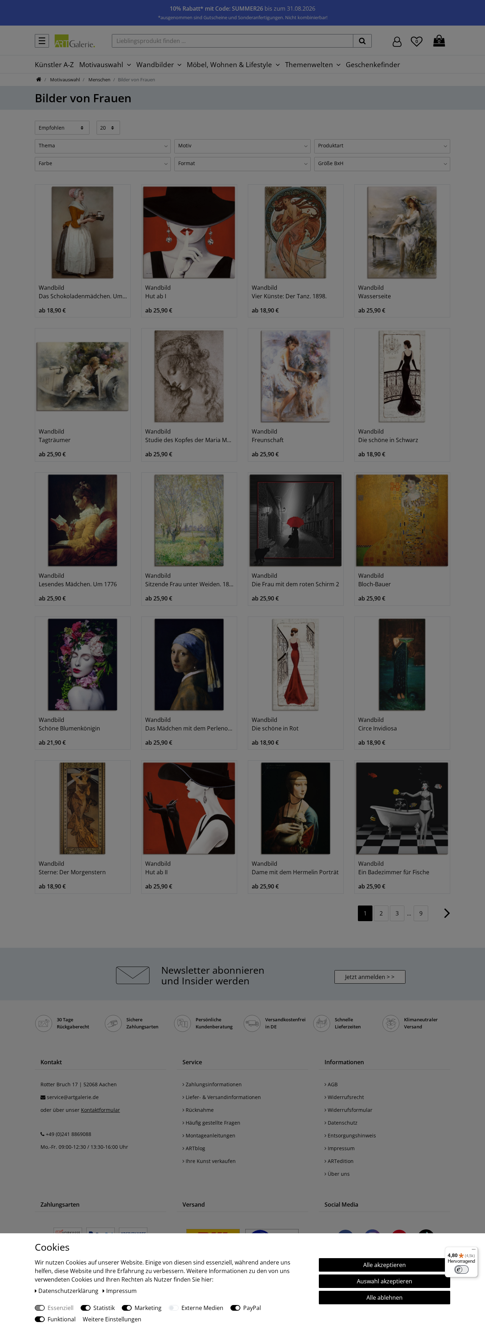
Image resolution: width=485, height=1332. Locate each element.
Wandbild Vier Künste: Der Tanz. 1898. (289, 292)
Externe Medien (202, 1308)
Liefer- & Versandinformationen (222, 1097)
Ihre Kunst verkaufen (210, 1161)
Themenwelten (309, 64)
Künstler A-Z (54, 64)
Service (192, 1062)
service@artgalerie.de (73, 1097)
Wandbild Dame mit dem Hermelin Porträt (295, 868)
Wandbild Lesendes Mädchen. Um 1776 (78, 580)
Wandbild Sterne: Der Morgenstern (72, 868)
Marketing (148, 1308)
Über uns (338, 1173)
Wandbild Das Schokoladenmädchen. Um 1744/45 (83, 292)
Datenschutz (342, 1122)
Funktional (62, 1319)
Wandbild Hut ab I (158, 292)
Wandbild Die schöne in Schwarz (388, 436)
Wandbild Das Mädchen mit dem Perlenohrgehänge (189, 724)
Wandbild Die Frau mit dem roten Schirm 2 (295, 580)
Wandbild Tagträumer (55, 436)
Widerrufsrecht (345, 1097)
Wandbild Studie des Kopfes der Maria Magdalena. (189, 436)
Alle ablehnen (384, 1297)
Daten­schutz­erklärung (69, 1291)
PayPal (252, 1308)
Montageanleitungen (209, 1135)
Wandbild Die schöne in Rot (275, 724)
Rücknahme (199, 1110)
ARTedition (340, 1161)
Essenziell (60, 1308)
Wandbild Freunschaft (268, 436)
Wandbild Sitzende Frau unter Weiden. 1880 (189, 580)
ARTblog (194, 1148)
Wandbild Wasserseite (374, 292)
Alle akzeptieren (384, 1265)
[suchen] (362, 41)
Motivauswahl (101, 64)
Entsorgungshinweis (351, 1135)
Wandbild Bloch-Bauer (374, 580)
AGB (332, 1084)
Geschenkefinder (373, 64)
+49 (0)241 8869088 (68, 1134)
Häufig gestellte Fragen (212, 1122)
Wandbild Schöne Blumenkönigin (69, 724)
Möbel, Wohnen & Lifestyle (229, 64)
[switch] (461, 1269)
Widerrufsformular (349, 1110)
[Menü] (473, 1251)
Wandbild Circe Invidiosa (377, 724)
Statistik (104, 1308)
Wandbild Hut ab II (158, 868)
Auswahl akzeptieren (384, 1281)
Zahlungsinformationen (213, 1084)
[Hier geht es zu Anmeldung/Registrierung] (397, 41)
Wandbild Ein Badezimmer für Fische (393, 868)
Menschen (98, 79)
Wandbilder (155, 64)
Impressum (340, 1148)
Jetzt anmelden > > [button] (369, 977)
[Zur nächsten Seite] (447, 916)
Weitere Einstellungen (112, 1319)
